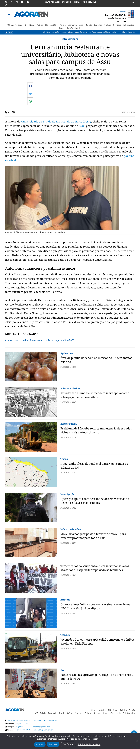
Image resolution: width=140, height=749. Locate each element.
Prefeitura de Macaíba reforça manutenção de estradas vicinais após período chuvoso (96, 430)
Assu (82, 126)
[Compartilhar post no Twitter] (30, 94)
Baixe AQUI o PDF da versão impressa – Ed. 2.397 (115, 18)
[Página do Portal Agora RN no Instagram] (18, 1)
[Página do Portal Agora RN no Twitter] (13, 1)
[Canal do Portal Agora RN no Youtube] (23, 1)
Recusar (53, 744)
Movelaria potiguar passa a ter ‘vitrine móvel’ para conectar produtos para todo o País (93, 536)
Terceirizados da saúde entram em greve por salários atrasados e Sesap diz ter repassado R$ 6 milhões (94, 568)
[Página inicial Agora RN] (14, 710)
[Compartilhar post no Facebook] (30, 86)
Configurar (68, 744)
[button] (9, 14)
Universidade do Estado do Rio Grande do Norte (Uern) (56, 121)
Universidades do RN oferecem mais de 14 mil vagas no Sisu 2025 (40, 340)
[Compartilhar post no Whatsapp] (30, 101)
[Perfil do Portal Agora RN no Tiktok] (7, 4)
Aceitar (39, 744)
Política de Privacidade (89, 744)
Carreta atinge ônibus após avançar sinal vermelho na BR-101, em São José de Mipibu (95, 606)
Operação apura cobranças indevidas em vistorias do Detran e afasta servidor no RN (94, 501)
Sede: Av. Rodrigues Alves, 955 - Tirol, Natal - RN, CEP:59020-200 (32, 720)
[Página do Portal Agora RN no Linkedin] (29, 1)
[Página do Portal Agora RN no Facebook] (7, 1)
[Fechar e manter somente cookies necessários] (136, 741)
